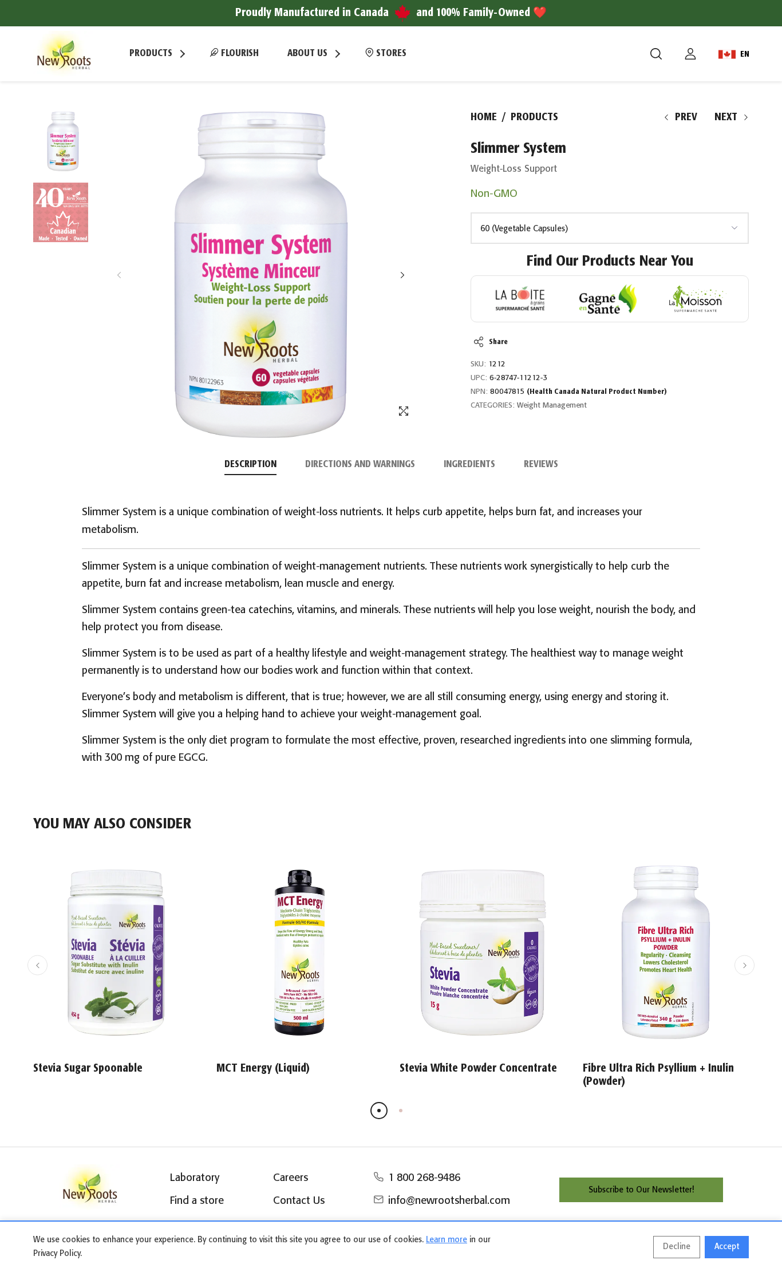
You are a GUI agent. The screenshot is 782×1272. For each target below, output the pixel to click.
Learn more (446, 1240)
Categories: (493, 405)
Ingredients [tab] (469, 464)
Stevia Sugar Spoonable (88, 1068)
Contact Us (299, 1201)
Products (534, 117)
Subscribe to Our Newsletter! (641, 1190)
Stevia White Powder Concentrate (478, 1068)
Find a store (197, 1201)
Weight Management (552, 405)
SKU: (478, 364)
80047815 (578, 392)
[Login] (690, 54)
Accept (726, 1247)
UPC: (479, 378)
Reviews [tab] (541, 464)
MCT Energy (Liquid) (263, 1068)
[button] (402, 275)
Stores (390, 53)
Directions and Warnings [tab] (360, 464)
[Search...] (656, 54)
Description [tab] (250, 464)
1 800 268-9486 (424, 1178)
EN (744, 54)
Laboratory (194, 1178)
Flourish (239, 53)
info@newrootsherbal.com (449, 1201)
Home (484, 117)
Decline (676, 1247)
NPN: (479, 392)
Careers (290, 1178)
